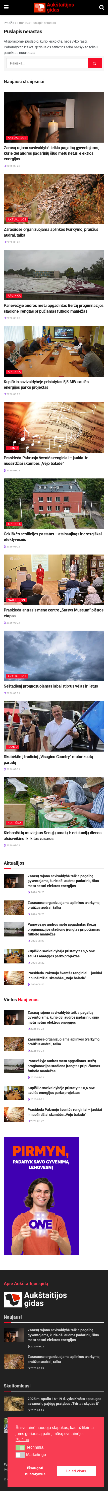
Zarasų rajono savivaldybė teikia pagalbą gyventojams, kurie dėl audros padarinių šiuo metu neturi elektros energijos (51, 153)
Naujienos (16, 600)
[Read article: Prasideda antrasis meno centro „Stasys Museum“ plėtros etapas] (54, 580)
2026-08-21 (13, 622)
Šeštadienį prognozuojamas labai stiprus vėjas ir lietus (51, 686)
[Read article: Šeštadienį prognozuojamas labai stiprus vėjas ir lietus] (54, 656)
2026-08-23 (13, 166)
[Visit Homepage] (54, 8)
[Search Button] (101, 7)
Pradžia (9, 23)
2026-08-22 (13, 394)
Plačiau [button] (22, 1440)
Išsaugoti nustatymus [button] (35, 1471)
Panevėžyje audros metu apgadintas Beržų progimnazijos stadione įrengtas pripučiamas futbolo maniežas (64, 929)
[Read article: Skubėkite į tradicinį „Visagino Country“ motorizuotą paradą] (54, 726)
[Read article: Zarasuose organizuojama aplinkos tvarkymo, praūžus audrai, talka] (54, 199)
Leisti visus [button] (76, 1471)
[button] (20, 1447)
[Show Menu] (6, 7)
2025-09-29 (37, 1410)
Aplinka (14, 295)
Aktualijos (17, 138)
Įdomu (13, 448)
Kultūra (14, 823)
